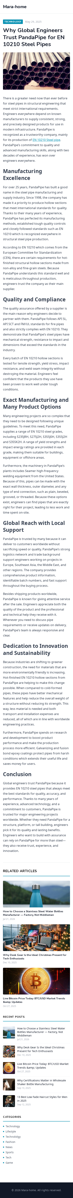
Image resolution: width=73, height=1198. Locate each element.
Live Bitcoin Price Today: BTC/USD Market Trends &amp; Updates (43, 1065)
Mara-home (15, 7)
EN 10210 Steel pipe (46, 140)
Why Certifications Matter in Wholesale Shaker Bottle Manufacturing (41, 1082)
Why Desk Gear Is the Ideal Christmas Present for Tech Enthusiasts (41, 1049)
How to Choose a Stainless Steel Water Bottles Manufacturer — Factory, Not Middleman (33, 913)
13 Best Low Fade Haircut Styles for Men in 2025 (42, 1098)
